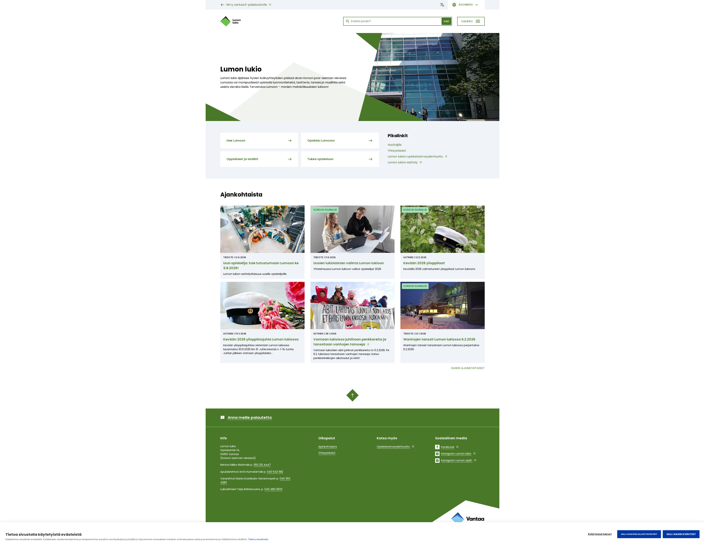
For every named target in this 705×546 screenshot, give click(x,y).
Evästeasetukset (600, 534)
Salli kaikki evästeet (681, 534)
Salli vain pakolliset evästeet (639, 534)
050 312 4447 (262, 465)
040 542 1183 (275, 472)
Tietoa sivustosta (258, 539)
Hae (446, 21)
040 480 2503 (273, 489)
